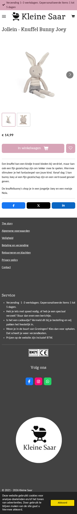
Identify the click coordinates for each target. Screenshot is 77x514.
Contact (6, 267)
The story (7, 223)
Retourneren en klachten (16, 252)
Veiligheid (7, 238)
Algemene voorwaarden (16, 231)
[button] (8, 119)
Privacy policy (10, 260)
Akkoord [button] (62, 502)
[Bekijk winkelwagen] (73, 16)
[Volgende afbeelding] (69, 74)
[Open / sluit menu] (4, 16)
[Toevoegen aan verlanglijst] (70, 148)
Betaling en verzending (15, 245)
